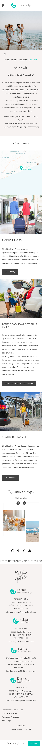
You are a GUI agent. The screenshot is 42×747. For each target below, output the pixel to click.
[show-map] (21, 172)
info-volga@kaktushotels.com (21, 641)
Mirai (28, 729)
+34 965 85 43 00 (21, 667)
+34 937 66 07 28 (21, 608)
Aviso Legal (6, 720)
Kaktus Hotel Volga (19, 60)
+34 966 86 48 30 (21, 697)
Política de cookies (9, 713)
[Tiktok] (23, 550)
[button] (22, 743)
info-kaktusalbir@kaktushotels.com (21, 700)
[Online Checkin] (3, 744)
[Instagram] (12, 550)
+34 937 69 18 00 (21, 638)
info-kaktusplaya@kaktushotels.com (21, 612)
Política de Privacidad (10, 717)
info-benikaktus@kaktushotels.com (21, 671)
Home (6, 60)
